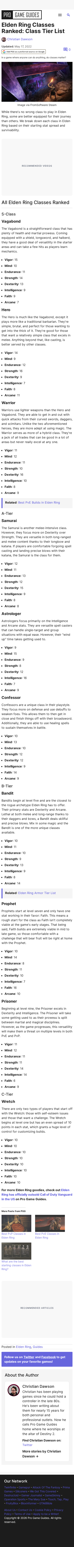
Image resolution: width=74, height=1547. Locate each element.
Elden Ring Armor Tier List (37, 893)
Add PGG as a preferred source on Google (25, 51)
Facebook (48, 1357)
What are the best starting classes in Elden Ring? (16, 1265)
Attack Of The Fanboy (46, 1487)
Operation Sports (14, 1499)
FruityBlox (12, 1503)
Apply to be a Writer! (46, 1513)
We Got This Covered (43, 1491)
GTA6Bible (45, 1503)
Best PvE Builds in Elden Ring (39, 502)
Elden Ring (23, 1347)
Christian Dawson (19, 39)
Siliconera (21, 1491)
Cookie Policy (43, 1510)
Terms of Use (22, 1513)
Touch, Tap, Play (58, 1499)
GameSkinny (52, 1495)
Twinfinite (10, 1487)
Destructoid (11, 1495)
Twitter (29, 1357)
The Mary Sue (36, 1499)
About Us (10, 1510)
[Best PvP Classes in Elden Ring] (16, 1223)
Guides (38, 1347)
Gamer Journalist (31, 1495)
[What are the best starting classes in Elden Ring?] (16, 1251)
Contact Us (25, 1510)
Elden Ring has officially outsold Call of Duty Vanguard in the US (37, 1194)
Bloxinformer (29, 1503)
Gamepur (24, 1487)
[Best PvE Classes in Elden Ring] (50, 1223)
